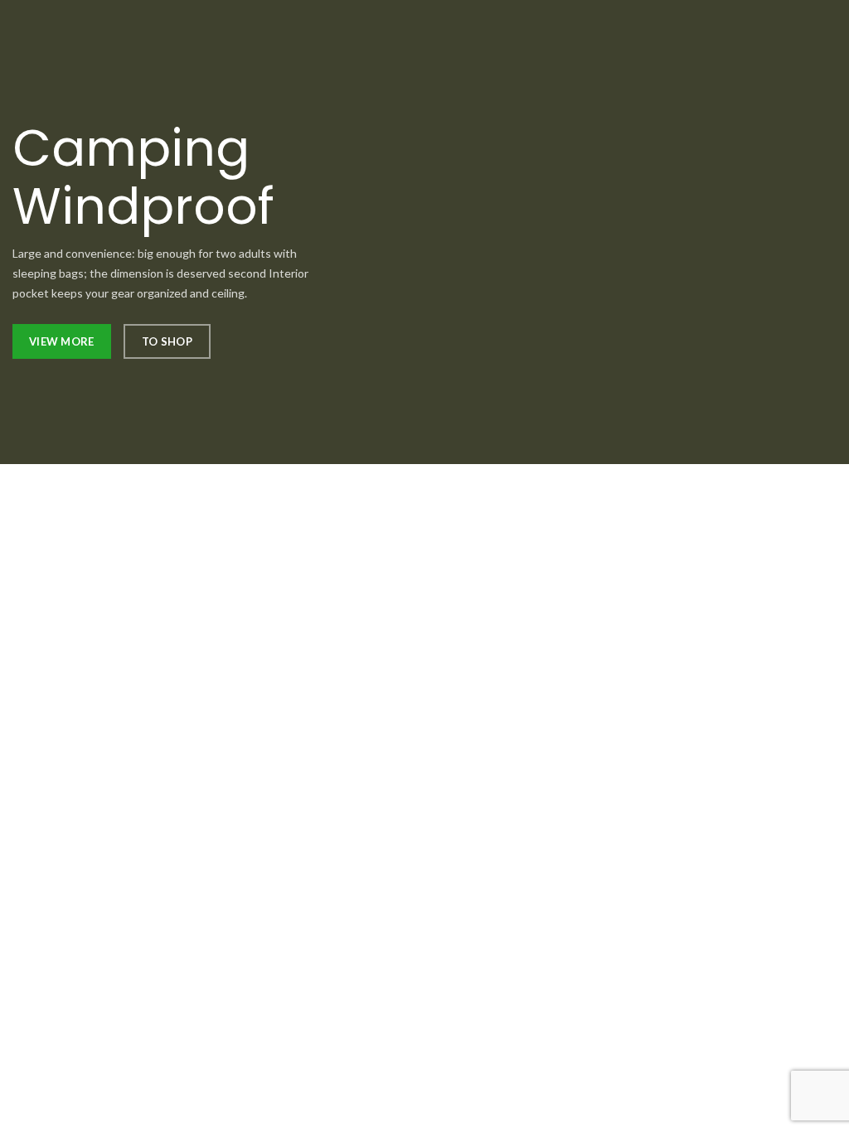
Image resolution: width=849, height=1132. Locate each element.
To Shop (167, 341)
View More (62, 341)
